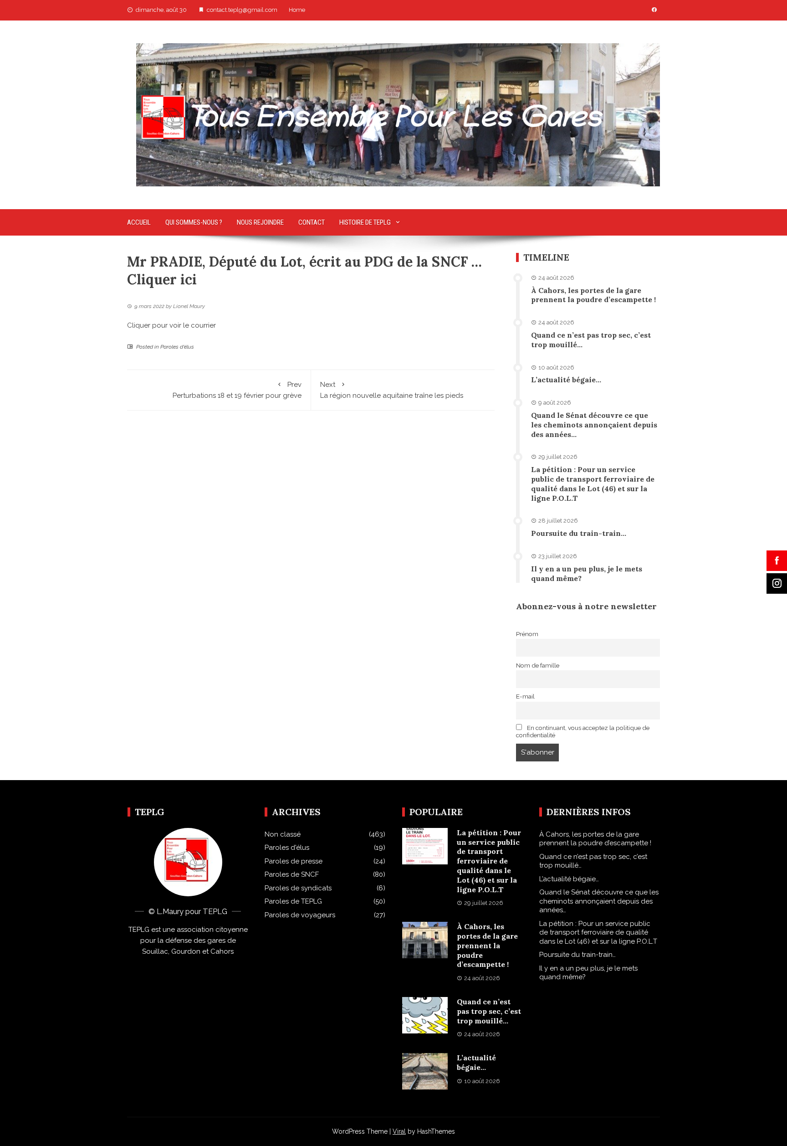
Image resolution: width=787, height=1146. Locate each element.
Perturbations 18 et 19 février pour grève (237, 390)
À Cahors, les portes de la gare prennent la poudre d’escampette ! (593, 295)
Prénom (527, 633)
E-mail (525, 696)
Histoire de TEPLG (365, 222)
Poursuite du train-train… (578, 533)
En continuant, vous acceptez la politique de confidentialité (582, 731)
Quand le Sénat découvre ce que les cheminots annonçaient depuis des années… (594, 425)
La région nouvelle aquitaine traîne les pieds (391, 390)
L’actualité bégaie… (566, 379)
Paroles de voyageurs (300, 915)
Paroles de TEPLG (293, 901)
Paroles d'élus (177, 347)
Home (297, 9)
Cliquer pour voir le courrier (171, 325)
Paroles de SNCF (292, 874)
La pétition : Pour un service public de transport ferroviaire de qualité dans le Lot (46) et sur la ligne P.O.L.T (592, 483)
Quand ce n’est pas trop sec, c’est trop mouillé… (489, 1011)
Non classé (283, 834)
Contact (311, 222)
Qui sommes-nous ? (193, 222)
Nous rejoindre (260, 222)
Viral (399, 1131)
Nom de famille (537, 665)
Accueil (139, 222)
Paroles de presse (293, 861)
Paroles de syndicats (298, 888)
